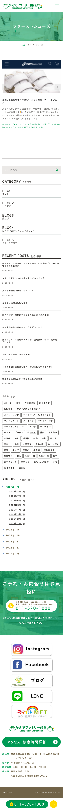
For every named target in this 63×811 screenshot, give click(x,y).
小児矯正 (27, 444)
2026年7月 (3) (17, 496)
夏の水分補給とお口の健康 (15, 303)
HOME (22, 45)
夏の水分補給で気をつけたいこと (18, 291)
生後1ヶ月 (30, 456)
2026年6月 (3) (17, 501)
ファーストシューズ (22, 124)
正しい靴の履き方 (36, 124)
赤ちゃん (57, 124)
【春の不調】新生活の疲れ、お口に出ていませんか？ (27, 367)
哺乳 (17, 438)
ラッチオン (45, 427)
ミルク (33, 427)
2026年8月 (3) (17, 492)
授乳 (6, 450)
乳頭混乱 (31, 432)
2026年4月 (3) (17, 510)
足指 (55, 462)
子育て (15, 127)
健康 (42, 432)
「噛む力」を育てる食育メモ (16, 355)
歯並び (20, 127)
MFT (18, 403)
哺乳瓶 (26, 438)
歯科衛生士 (49, 450)
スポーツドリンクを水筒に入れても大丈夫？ (23, 278)
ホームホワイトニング (14, 427)
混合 (19, 456)
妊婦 (35, 438)
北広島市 (32, 127)
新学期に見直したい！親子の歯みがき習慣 (22, 379)
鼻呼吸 (22, 468)
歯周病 (36, 450)
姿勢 (3, 127)
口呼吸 (7, 438)
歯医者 (26, 127)
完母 (17, 444)
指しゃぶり (53, 444)
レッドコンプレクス (13, 432)
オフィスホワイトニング (28, 409)
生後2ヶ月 (44, 456)
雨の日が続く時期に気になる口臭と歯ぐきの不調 (25, 315)
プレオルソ (28, 421)
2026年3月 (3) (17, 514)
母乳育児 (8, 456)
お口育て (9, 127)
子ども (50, 124)
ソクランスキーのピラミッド (37, 415)
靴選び (45, 124)
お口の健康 (40, 127)
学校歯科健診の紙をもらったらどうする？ (22, 327)
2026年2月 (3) (17, 519)
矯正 (55, 456)
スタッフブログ (11, 415)
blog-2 (10, 55)
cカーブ (8, 403)
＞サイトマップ (7, 793)
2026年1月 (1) (17, 523)
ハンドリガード (11, 421)
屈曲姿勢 (39, 444)
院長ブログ (9, 468)
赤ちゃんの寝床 (41, 462)
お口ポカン (44, 403)
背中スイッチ (10, 462)
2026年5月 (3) (17, 505)
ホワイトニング (45, 421)
